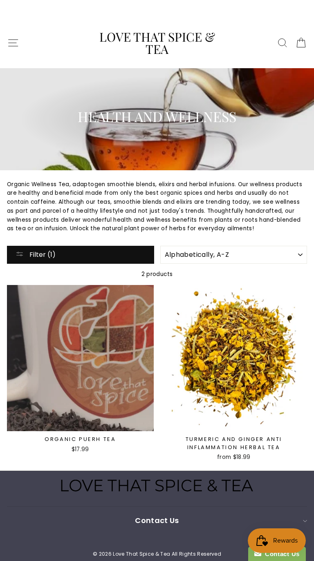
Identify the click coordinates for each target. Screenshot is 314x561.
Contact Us (280, 553)
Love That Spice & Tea (157, 43)
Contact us (157, 520)
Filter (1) (42, 254)
